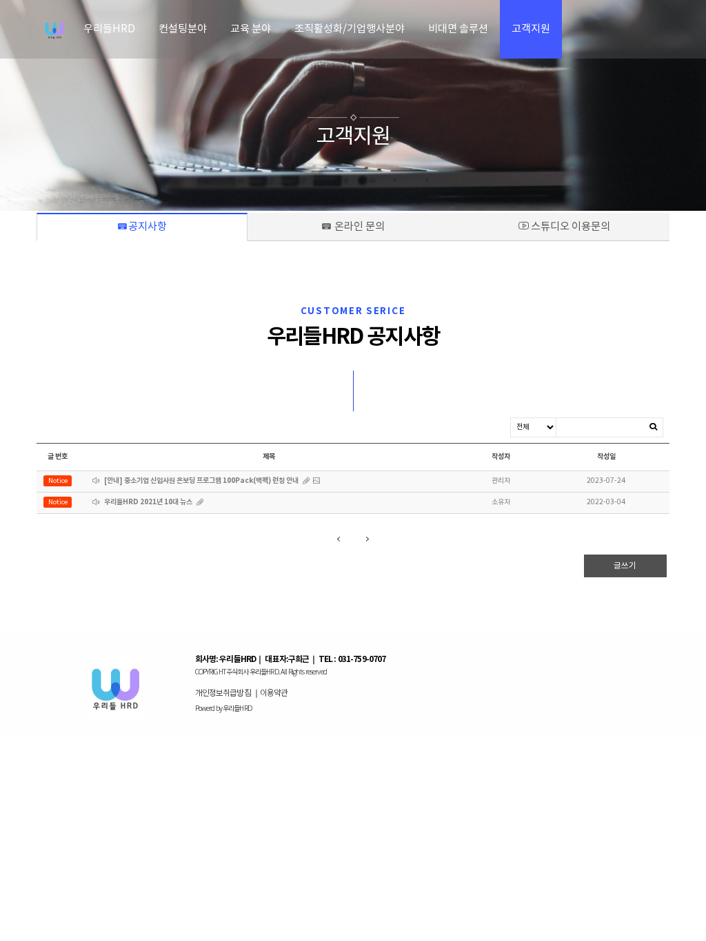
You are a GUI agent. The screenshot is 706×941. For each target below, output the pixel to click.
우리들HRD (109, 29)
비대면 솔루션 (458, 29)
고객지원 (531, 29)
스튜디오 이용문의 (569, 227)
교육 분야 (250, 29)
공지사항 (179, 227)
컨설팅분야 (183, 29)
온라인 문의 (378, 227)
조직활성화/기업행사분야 (349, 29)
